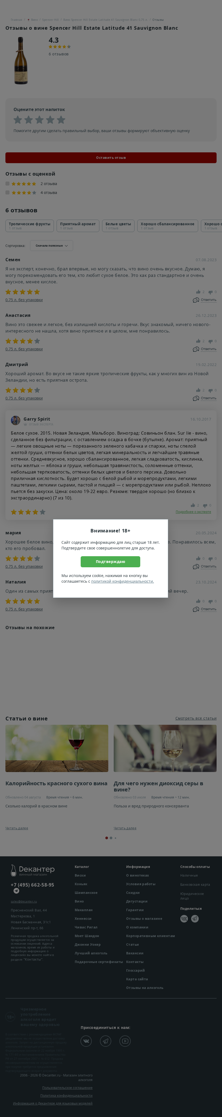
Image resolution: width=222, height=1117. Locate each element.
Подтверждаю (110, 561)
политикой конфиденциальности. (122, 581)
